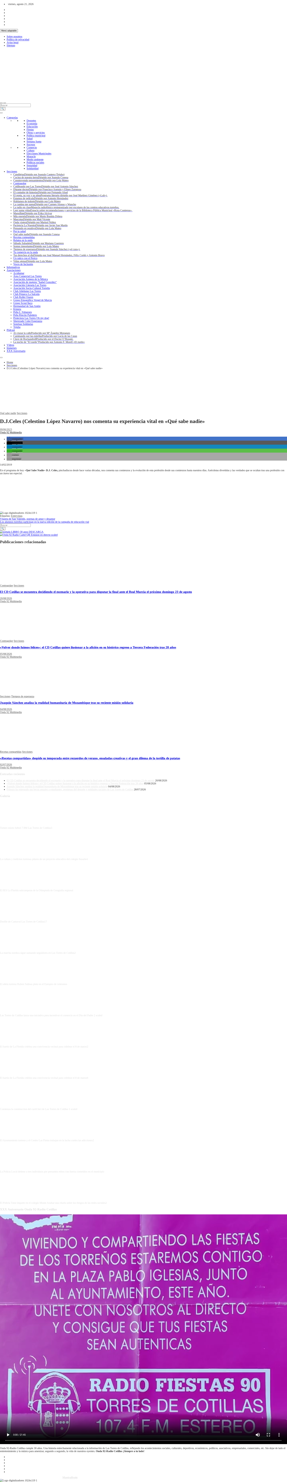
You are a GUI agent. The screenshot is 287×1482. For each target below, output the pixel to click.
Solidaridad (33, 168)
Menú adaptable (9, 30)
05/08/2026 (6, 653)
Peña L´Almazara (22, 312)
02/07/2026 (6, 764)
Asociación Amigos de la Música (30, 279)
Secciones (12, 171)
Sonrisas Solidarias (23, 324)
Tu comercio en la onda (25, 252)
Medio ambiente (35, 159)
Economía (32, 123)
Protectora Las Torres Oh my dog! (31, 318)
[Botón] (23, 73)
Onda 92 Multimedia (11, 432)
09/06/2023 (6, 429)
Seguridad (32, 165)
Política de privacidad (18, 39)
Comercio (32, 147)
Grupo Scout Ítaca (22, 303)
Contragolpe (19, 183)
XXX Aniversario (16, 351)
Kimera (17, 309)
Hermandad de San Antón (27, 306)
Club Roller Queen (23, 297)
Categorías (12, 117)
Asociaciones (14, 270)
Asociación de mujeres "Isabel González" (35, 282)
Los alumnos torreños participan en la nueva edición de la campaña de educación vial (44, 521)
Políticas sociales (35, 162)
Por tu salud (19, 231)
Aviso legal (12, 42)
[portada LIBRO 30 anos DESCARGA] (22, 531)
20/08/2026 (6, 598)
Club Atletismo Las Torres (27, 291)
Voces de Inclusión (23, 264)
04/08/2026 (6, 709)
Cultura (30, 150)
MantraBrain (70, 1477)
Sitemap (11, 45)
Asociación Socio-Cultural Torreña (31, 288)
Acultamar (18, 273)
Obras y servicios (36, 132)
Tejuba (16, 327)
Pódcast (11, 330)
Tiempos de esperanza (22, 696)
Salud (30, 138)
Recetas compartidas (24, 237)
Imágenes (12, 348)
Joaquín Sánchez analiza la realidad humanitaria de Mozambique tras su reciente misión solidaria (66, 702)
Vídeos (10, 345)
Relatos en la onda (23, 240)
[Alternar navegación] (1, 102)
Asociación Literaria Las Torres (29, 285)
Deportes (31, 120)
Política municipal (36, 135)
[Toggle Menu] (1, 112)
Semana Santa (34, 141)
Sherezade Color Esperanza (27, 321)
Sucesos (31, 144)
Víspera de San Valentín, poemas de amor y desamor (27, 518)
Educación (32, 126)
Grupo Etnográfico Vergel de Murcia (32, 300)
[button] (15, 439)
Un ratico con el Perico (25, 258)
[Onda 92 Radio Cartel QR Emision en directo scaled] (29, 534)
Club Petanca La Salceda (26, 294)
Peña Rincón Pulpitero (25, 315)
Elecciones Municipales (39, 153)
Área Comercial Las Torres (27, 276)
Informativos (13, 267)
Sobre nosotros (14, 36)
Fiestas (30, 129)
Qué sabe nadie (8, 413)
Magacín (31, 156)
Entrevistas (16, 515)
